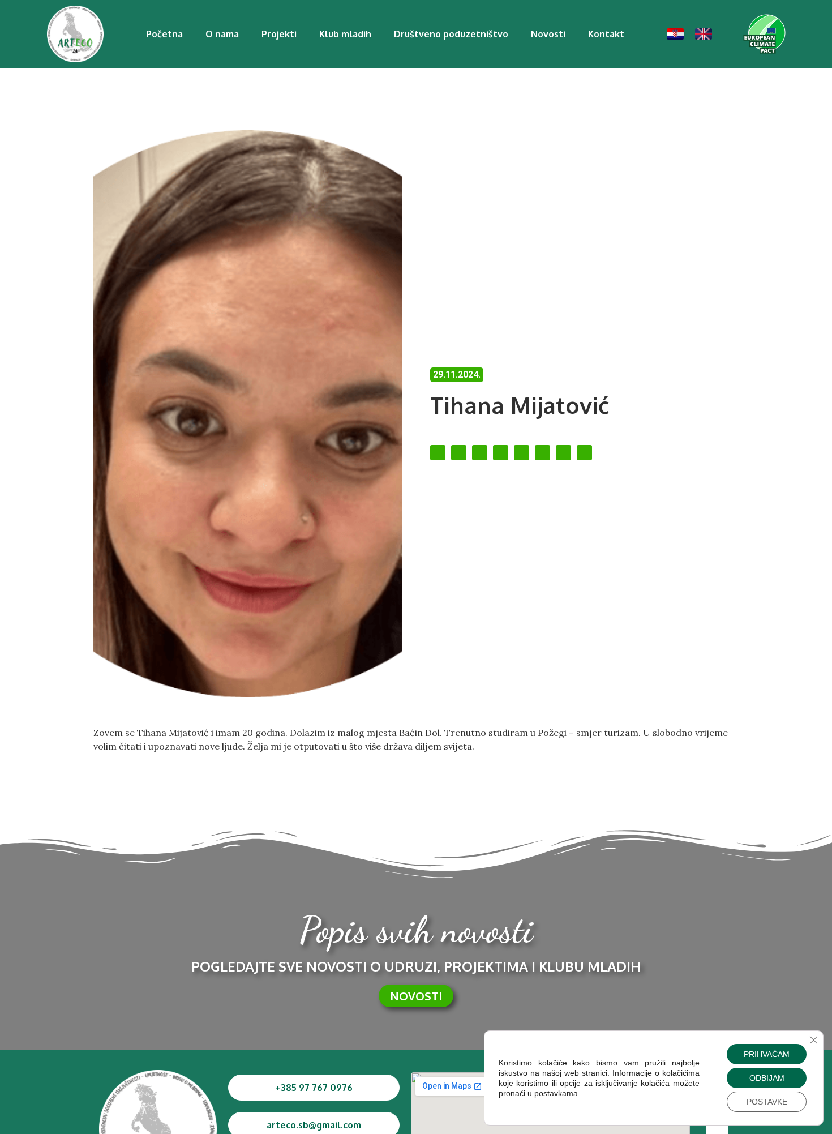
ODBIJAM (766, 1077)
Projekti (279, 34)
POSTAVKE (767, 1101)
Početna (164, 34)
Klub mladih (345, 34)
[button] (437, 452)
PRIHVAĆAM (767, 1054)
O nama (222, 34)
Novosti (548, 34)
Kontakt (606, 34)
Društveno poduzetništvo (451, 34)
